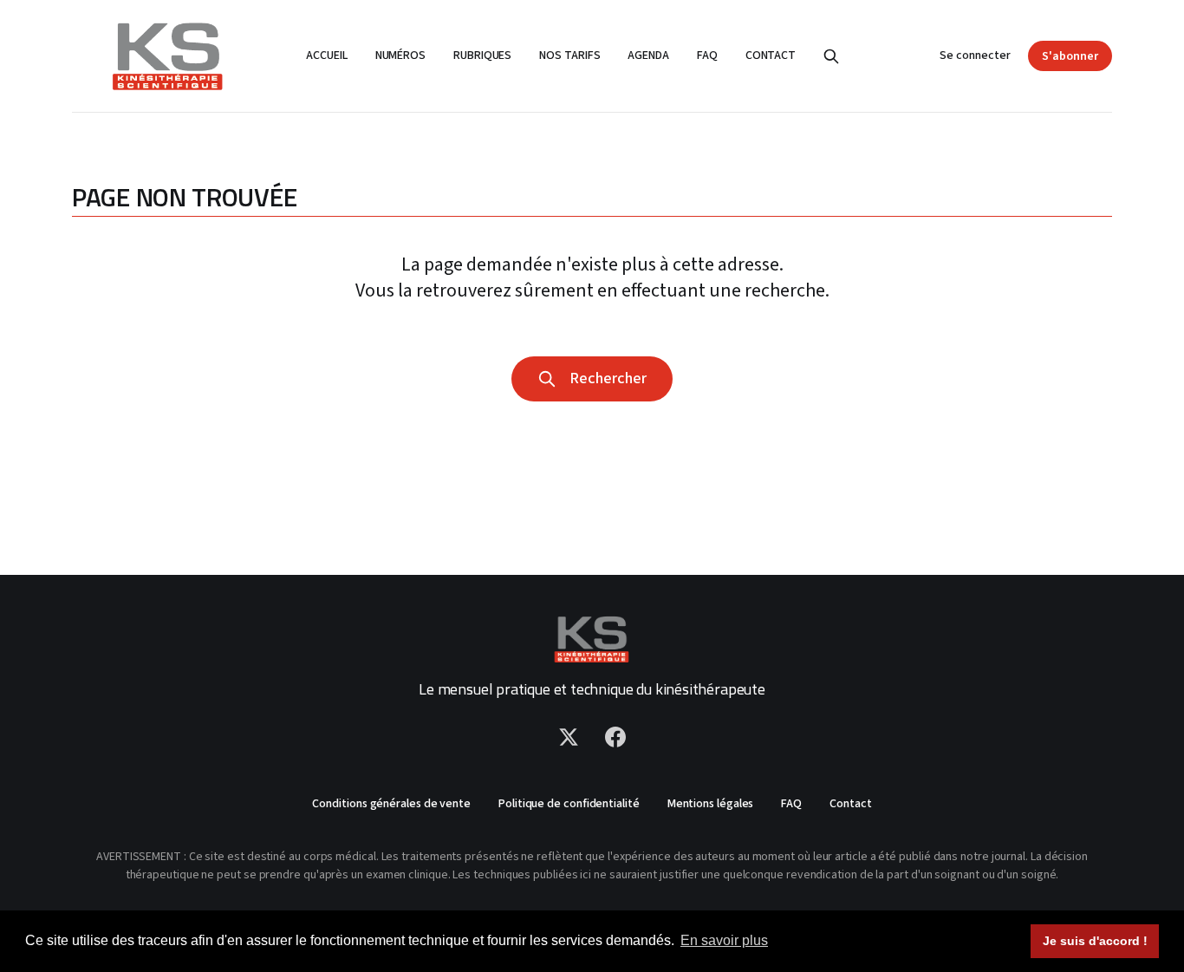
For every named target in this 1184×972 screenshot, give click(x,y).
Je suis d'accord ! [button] (1095, 941)
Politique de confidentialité (569, 803)
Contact (770, 55)
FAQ (707, 55)
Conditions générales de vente (391, 803)
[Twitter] (568, 737)
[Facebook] (615, 737)
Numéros (400, 55)
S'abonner (1070, 56)
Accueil (326, 55)
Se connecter (975, 55)
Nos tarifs (569, 55)
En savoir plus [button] (724, 940)
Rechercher (605, 378)
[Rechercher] (831, 56)
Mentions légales (710, 803)
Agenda (648, 55)
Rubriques (482, 55)
